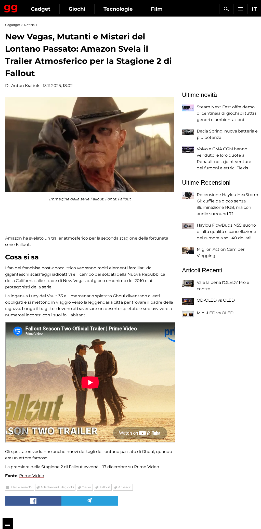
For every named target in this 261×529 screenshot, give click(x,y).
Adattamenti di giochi (57, 487)
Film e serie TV (21, 487)
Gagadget (11, 7)
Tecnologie (118, 9)
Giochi (77, 9)
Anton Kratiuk (25, 85)
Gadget (40, 9)
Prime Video (31, 475)
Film (157, 9)
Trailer (86, 487)
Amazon (124, 487)
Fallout (104, 487)
